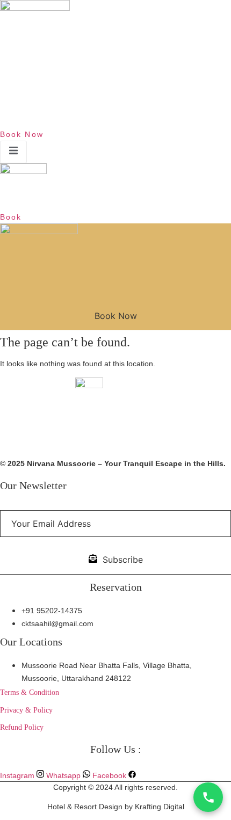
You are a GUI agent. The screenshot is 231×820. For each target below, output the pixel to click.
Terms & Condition (29, 692)
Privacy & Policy (26, 710)
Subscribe (123, 559)
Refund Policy (22, 727)
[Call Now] (208, 797)
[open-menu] (13, 152)
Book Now (116, 315)
